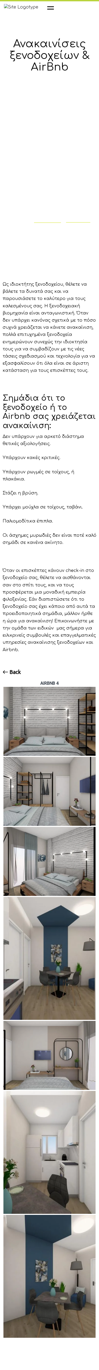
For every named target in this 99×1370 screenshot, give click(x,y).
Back (14, 672)
